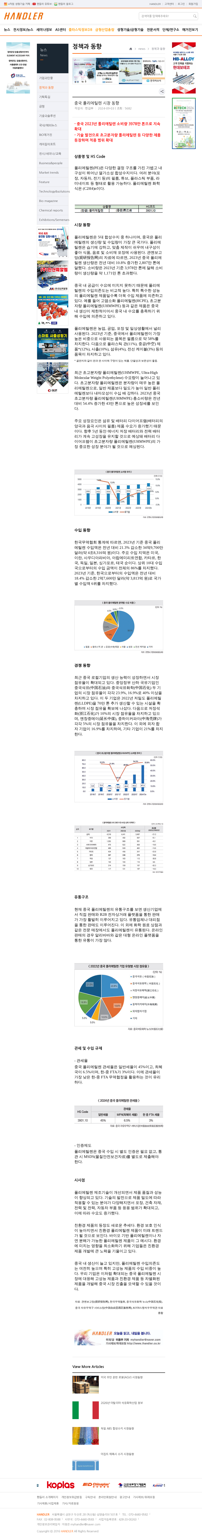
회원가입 (193, 4)
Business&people (51, 163)
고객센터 (169, 4)
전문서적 (153, 29)
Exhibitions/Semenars (52, 219)
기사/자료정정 (70, 1503)
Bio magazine (48, 200)
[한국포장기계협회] (113, 1485)
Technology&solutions (52, 191)
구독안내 (90, 1497)
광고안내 (125, 1497)
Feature (44, 182)
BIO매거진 (45, 134)
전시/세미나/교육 (50, 153)
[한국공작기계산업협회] (148, 1485)
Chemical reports (51, 210)
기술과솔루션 (47, 115)
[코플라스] (42, 1485)
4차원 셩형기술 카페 (19, 4)
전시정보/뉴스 (23, 29)
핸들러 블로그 (65, 4)
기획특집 (44, 96)
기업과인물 (46, 78)
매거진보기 (190, 29)
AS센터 (60, 29)
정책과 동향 (46, 87)
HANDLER (155, 4)
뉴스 (7, 29)
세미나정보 (44, 29)
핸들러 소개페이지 (47, 1497)
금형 (42, 106)
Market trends (49, 172)
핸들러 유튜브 (44, 4)
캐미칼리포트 (47, 144)
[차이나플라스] (77, 1485)
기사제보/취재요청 (144, 1497)
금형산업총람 (104, 29)
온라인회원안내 (107, 1497)
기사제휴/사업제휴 (48, 1503)
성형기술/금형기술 (130, 29)
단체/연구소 (170, 29)
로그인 (181, 4)
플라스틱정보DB (80, 29)
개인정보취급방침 (71, 1497)
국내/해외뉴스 (48, 125)
